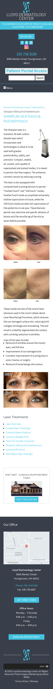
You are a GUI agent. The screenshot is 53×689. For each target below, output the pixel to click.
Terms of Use (21, 681)
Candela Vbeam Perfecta (18, 432)
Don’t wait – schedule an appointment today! (26, 476)
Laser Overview (13, 424)
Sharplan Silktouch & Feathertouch (24, 445)
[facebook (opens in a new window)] (22, 43)
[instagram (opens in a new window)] (31, 43)
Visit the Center (26, 499)
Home (7, 107)
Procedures (17, 107)
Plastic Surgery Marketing (26, 674)
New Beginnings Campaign (19, 453)
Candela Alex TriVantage (18, 428)
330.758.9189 (26, 54)
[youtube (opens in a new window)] (27, 43)
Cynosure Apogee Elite (17, 436)
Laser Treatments (34, 107)
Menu (9, 88)
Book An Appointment (26, 637)
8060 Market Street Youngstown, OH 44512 (26, 61)
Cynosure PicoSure (15, 449)
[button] (42, 666)
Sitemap (34, 681)
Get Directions (26, 600)
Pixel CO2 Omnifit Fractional (20, 441)
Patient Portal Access (26, 71)
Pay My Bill (26, 36)
